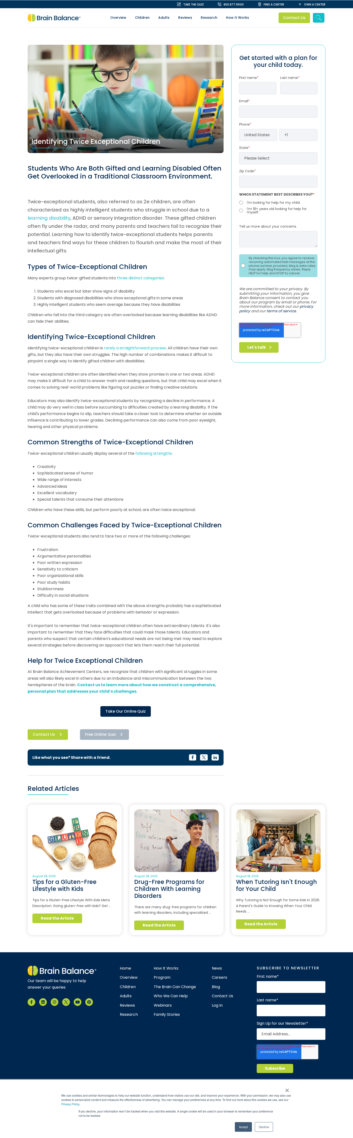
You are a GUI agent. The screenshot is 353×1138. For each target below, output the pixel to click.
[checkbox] (278, 207)
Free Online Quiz (100, 734)
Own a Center (314, 4)
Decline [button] (264, 1127)
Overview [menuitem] (118, 17)
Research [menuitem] (209, 17)
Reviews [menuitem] (185, 17)
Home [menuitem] (125, 968)
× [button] (287, 1089)
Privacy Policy (70, 1104)
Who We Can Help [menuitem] (171, 996)
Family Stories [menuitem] (167, 1014)
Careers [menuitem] (219, 977)
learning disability (49, 218)
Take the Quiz (193, 4)
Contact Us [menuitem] (222, 996)
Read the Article (57, 918)
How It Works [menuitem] (237, 17)
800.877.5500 (234, 4)
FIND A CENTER (274, 4)
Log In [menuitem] (217, 1005)
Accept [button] (243, 1127)
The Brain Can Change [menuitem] (175, 987)
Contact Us (294, 17)
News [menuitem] (217, 968)
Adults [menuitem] (164, 17)
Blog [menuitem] (216, 987)
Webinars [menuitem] (163, 1005)
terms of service (281, 310)
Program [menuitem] (162, 977)
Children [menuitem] (142, 17)
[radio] (278, 202)
